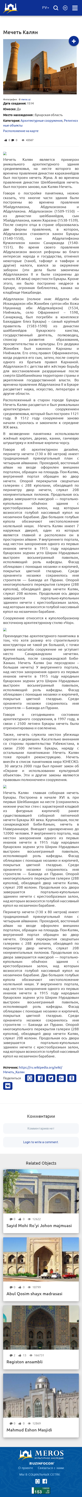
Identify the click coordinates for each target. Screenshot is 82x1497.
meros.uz (25, 99)
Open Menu (75, 8)
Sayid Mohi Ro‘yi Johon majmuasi (39, 1225)
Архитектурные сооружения (41, 120)
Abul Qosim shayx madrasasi (34, 1293)
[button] (65, 8)
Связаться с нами (51, 1468)
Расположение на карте (20, 131)
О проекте (25, 1468)
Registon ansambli (25, 1361)
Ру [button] (44, 7)
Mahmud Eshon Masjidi (29, 1429)
